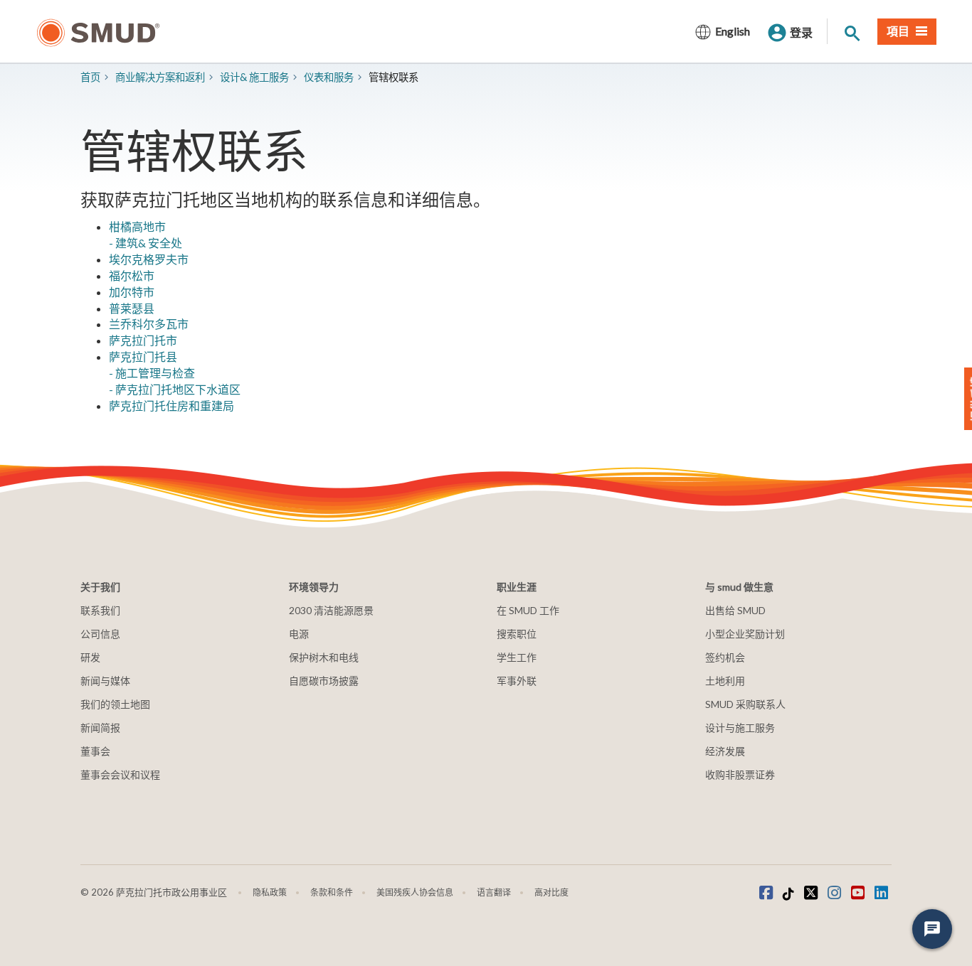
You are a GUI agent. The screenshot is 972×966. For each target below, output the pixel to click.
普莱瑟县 (131, 308)
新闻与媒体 (105, 681)
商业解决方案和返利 (160, 77)
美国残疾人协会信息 (414, 892)
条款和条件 (331, 892)
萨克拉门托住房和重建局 (171, 405)
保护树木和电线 (324, 657)
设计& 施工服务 (254, 77)
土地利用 (725, 681)
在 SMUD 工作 (528, 610)
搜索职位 (517, 634)
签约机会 (725, 657)
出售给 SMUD (735, 610)
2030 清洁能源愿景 (331, 610)
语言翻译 (494, 892)
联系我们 (100, 610)
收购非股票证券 (740, 774)
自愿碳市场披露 (324, 681)
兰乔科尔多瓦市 (149, 324)
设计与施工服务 (740, 727)
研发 (90, 657)
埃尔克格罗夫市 (149, 259)
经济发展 (725, 751)
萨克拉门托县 (143, 356)
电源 (299, 634)
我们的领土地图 (115, 704)
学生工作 (517, 657)
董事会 (95, 751)
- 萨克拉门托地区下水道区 (175, 389)
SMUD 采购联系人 (745, 704)
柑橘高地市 (137, 226)
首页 (90, 77)
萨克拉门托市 (143, 340)
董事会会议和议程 (120, 774)
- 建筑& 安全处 (145, 242)
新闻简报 (100, 727)
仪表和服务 (329, 77)
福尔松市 (131, 275)
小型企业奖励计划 (745, 634)
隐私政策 (270, 892)
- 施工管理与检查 (152, 373)
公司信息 (100, 634)
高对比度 (551, 892)
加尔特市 (131, 292)
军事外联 (517, 681)
